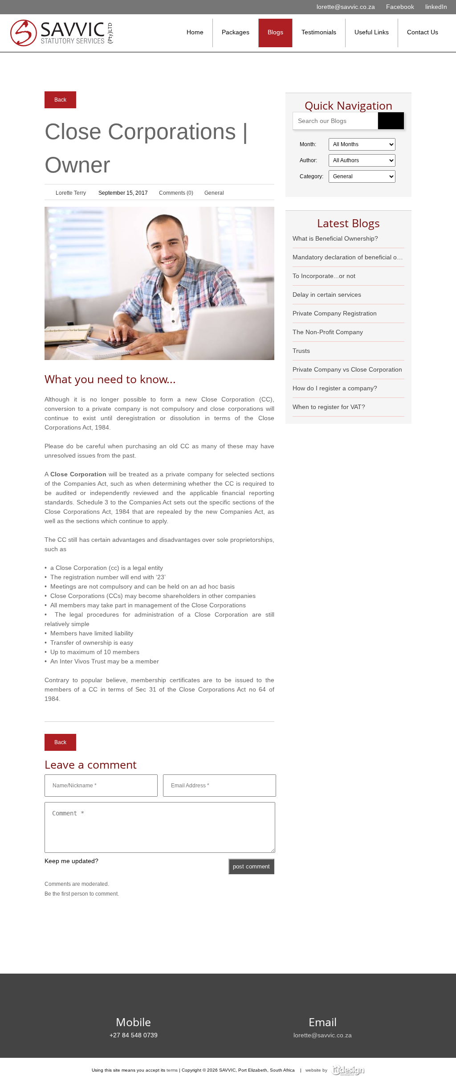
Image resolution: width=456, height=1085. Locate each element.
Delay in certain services (327, 294)
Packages (235, 32)
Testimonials (318, 32)
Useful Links (371, 32)
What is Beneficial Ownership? (335, 238)
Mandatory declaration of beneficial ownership (348, 257)
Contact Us (422, 32)
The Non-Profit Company (328, 332)
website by (317, 1070)
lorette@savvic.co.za (346, 6)
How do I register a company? (335, 388)
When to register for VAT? (329, 406)
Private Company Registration (335, 313)
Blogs (275, 32)
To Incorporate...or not (324, 275)
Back (60, 100)
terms (172, 1070)
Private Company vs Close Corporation (347, 369)
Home (195, 32)
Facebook (400, 6)
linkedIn (436, 6)
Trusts (301, 350)
